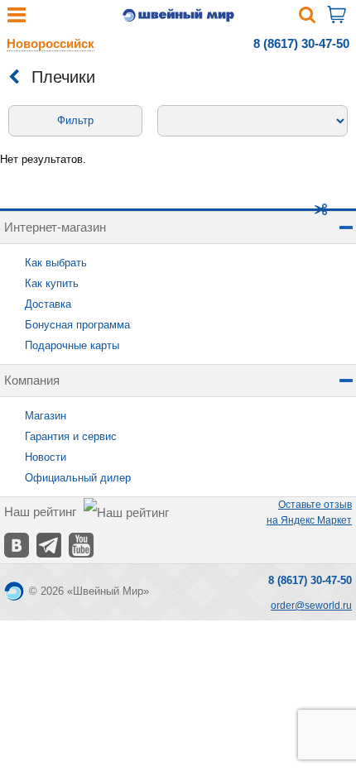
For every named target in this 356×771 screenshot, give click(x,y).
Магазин (45, 415)
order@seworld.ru (311, 606)
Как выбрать (56, 262)
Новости (45, 457)
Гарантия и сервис (71, 436)
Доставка (48, 304)
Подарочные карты (72, 345)
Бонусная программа (77, 324)
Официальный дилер (78, 478)
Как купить (52, 283)
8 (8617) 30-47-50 (301, 43)
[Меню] (16, 18)
